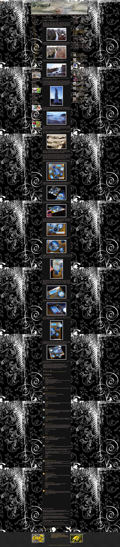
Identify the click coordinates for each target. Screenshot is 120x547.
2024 (34, 21)
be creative (41, 6)
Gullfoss (51, 371)
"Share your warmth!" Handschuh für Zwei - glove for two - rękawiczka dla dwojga (82, 98)
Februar (35, 61)
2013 (34, 65)
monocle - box (56, 371)
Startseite (57, 528)
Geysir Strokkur (47, 371)
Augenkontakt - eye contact (80, 53)
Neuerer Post (44, 528)
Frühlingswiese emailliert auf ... (36, 53)
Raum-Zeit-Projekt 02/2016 (80, 82)
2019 (34, 27)
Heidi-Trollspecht (47, 460)
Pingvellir (60, 371)
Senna (48, 370)
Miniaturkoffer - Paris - (80, 77)
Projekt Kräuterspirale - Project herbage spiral (37, 50)
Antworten (46, 384)
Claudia (46, 377)
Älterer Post (69, 528)
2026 (34, 18)
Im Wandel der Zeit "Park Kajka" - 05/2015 (36, 48)
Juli (34, 40)
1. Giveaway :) (79, 63)
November (35, 35)
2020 (34, 26)
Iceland (53, 371)
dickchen (46, 473)
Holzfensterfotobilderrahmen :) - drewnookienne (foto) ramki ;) (81, 87)
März (34, 60)
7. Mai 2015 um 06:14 (50, 423)
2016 (34, 31)
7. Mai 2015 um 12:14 (53, 460)
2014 (34, 64)
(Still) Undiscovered (79, 68)
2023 (34, 22)
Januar (35, 62)
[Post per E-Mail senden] (50, 370)
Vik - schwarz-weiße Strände (36, 57)
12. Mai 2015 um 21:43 (50, 490)
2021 (34, 25)
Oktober (35, 36)
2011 (34, 68)
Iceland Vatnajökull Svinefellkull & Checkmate (36, 45)
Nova (46, 423)
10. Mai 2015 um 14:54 (51, 482)
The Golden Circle (64, 371)
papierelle (46, 409)
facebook (82, 23)
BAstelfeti (46, 436)
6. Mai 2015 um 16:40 (51, 377)
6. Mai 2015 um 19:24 (49, 401)
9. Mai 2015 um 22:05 (51, 473)
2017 (34, 30)
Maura (46, 490)
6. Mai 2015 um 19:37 (51, 409)
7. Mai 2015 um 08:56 (51, 436)
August (35, 39)
